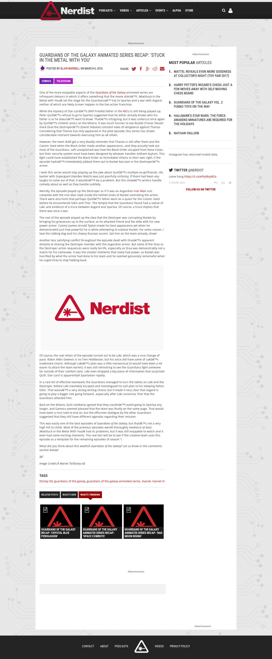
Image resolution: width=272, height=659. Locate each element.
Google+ (148, 69)
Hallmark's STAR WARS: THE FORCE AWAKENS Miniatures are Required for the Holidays (203, 120)
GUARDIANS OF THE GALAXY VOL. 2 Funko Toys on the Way (198, 104)
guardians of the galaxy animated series (113, 481)
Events (160, 10)
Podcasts (106, 10)
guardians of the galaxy (69, 481)
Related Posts (49, 494)
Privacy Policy (180, 646)
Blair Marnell (70, 68)
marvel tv (158, 481)
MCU (126, 111)
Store (189, 10)
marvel (146, 481)
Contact (88, 646)
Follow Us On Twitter (200, 189)
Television (63, 81)
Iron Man (140, 191)
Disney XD (46, 481)
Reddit (155, 69)
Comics (46, 81)
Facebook (141, 69)
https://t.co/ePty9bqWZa (200, 176)
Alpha (176, 10)
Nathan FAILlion (186, 133)
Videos (124, 10)
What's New (69, 494)
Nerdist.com (141, 646)
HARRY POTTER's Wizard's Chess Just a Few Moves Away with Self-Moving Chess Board (203, 89)
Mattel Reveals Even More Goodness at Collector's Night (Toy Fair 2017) (202, 74)
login (230, 10)
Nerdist (67, 11)
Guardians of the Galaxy (110, 92)
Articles (142, 10)
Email (161, 69)
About (104, 646)
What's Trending (90, 494)
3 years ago (177, 183)
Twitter (134, 69)
